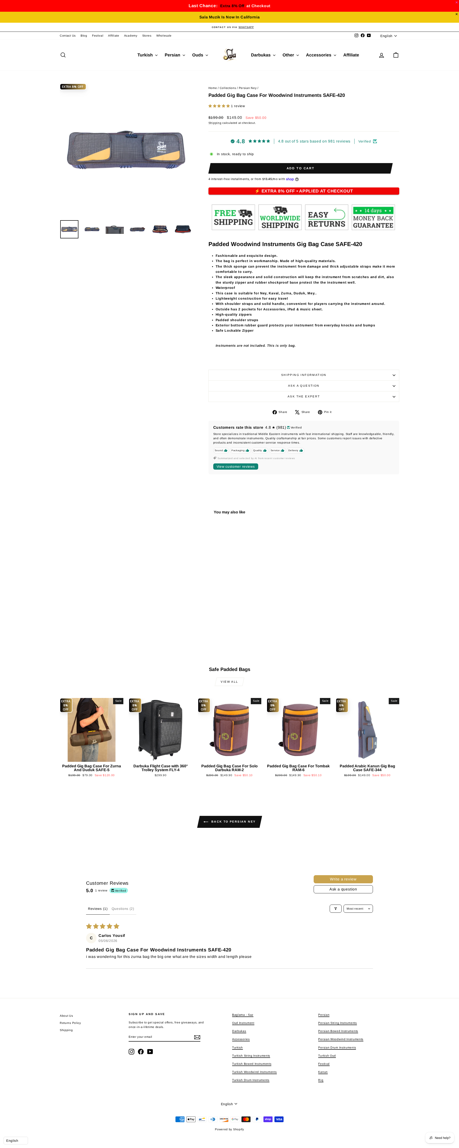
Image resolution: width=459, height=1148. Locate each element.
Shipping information (304, 375)
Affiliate (113, 35)
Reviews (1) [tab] (98, 909)
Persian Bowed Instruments (338, 1031)
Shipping (215, 123)
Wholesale (164, 35)
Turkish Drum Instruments (250, 1080)
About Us (66, 1015)
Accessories (319, 55)
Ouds (198, 55)
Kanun (323, 1072)
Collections (228, 88)
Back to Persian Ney (233, 821)
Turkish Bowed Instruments (252, 1064)
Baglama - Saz (242, 1014)
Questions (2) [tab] (123, 909)
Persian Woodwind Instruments (340, 1039)
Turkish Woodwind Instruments (254, 1072)
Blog (84, 35)
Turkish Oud (327, 1055)
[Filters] (336, 909)
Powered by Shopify (229, 1129)
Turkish (145, 55)
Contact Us (68, 35)
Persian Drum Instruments (337, 1047)
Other (289, 55)
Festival (98, 35)
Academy (130, 35)
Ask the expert (304, 396)
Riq (320, 1080)
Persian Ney (248, 88)
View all (229, 681)
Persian (173, 55)
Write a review (343, 879)
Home (212, 88)
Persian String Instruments (337, 1023)
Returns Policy (70, 1023)
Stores (147, 35)
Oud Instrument (243, 1023)
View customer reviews (236, 466)
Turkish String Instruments (251, 1055)
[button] (219, 106)
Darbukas (261, 55)
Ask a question (304, 385)
